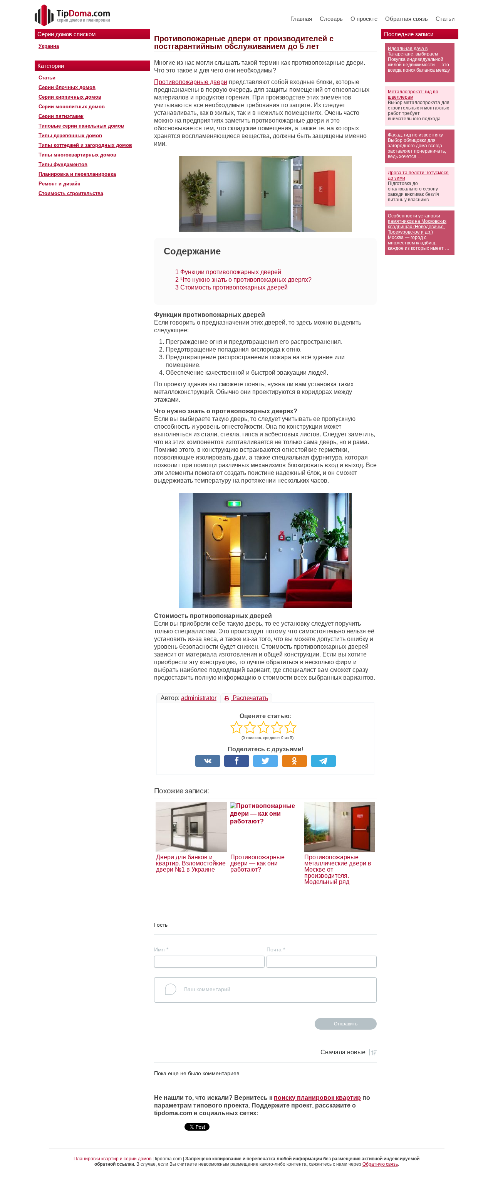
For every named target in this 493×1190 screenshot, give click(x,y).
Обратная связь (406, 18)
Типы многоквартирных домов (77, 155)
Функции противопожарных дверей (228, 272)
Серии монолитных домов (72, 106)
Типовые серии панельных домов (81, 126)
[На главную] (73, 15)
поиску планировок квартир (317, 1097)
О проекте (363, 18)
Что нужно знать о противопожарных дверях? (243, 279)
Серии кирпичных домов (70, 97)
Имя (161, 949)
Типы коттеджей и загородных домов (85, 145)
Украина (49, 46)
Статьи (445, 18)
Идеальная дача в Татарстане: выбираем (413, 51)
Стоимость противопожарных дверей (231, 287)
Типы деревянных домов (70, 135)
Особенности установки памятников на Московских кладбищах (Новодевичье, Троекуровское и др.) (417, 224)
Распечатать (249, 698)
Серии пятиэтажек (61, 116)
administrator (198, 698)
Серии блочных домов (67, 87)
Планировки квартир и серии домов (112, 1158)
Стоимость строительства (71, 193)
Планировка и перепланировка (77, 174)
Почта (276, 949)
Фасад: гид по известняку (415, 135)
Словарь (331, 18)
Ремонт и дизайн (59, 184)
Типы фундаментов (63, 164)
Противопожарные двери (190, 82)
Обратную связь (380, 1164)
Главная (301, 18)
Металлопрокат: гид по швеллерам (413, 94)
